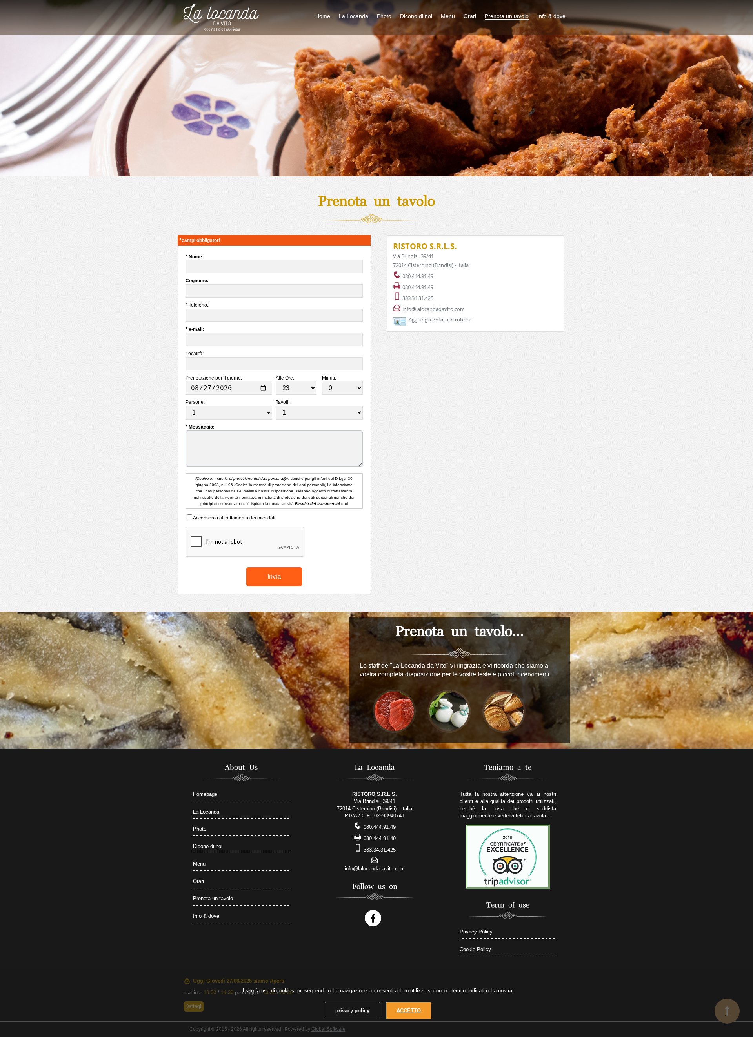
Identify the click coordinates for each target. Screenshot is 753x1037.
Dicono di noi (416, 16)
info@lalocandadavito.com (433, 308)
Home (322, 16)
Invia (274, 576)
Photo (384, 16)
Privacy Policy (476, 932)
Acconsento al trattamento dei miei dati (233, 518)
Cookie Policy (475, 949)
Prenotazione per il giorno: (214, 378)
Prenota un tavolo (507, 16)
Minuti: (329, 378)
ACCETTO (409, 1010)
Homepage (205, 794)
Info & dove (551, 16)
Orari (470, 16)
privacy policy (352, 1010)
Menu (448, 16)
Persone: (196, 402)
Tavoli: (283, 402)
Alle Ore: (285, 378)
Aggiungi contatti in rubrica (440, 319)
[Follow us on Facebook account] (373, 918)
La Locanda (353, 16)
